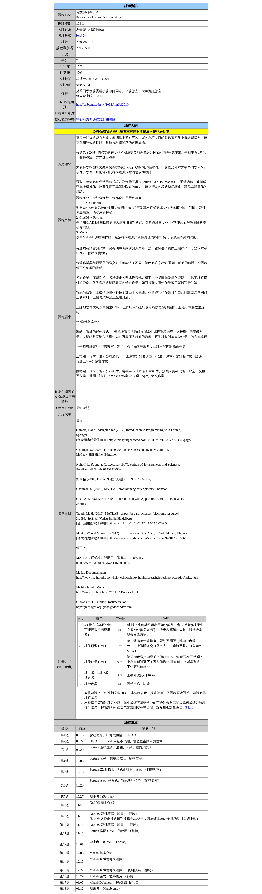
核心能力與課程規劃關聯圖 (95, 119)
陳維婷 (81, 35)
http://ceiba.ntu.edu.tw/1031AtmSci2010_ (103, 104)
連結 (187, 707)
